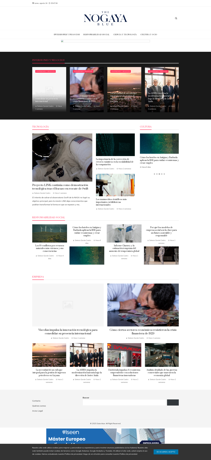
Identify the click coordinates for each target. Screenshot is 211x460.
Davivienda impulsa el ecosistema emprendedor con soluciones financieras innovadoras (124, 373)
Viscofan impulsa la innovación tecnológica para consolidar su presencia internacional (67, 331)
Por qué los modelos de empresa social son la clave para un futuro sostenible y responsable (161, 231)
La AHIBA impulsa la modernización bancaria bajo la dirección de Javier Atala (87, 373)
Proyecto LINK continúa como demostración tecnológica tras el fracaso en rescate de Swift (60, 186)
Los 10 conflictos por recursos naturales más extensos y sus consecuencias (49, 248)
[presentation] (34, 247)
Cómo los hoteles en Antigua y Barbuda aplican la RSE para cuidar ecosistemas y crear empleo (159, 160)
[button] (154, 174)
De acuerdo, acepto (166, 452)
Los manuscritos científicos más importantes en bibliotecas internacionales (111, 202)
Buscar (86, 397)
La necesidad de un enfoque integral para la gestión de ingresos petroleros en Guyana (49, 373)
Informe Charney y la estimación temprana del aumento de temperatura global (124, 248)
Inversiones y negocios (45, 71)
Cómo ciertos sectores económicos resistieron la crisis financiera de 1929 (143, 331)
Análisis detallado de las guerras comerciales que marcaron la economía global (162, 373)
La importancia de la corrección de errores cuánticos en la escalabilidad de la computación (114, 162)
